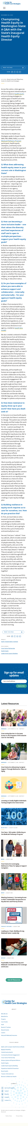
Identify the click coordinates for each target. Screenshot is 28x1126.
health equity (19, 94)
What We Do (4, 1016)
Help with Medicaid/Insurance (9, 1035)
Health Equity (5, 651)
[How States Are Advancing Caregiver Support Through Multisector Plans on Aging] (14, 751)
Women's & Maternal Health (8, 1076)
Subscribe (21, 686)
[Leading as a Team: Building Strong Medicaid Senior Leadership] (14, 915)
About (14, 1009)
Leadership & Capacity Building (9, 653)
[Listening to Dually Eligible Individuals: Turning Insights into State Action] (14, 784)
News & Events (5, 1030)
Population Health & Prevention (10, 1068)
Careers (3, 1033)
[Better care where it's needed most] (11, 3)
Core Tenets (4, 1022)
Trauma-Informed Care (7, 1074)
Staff (2, 1024)
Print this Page (7, 67)
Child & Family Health (7, 1052)
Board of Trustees (6, 1027)
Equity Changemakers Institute (9, 642)
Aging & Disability (6, 1049)
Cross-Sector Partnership (8, 648)
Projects (3, 1019)
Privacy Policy (19, 1116)
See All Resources (14, 980)
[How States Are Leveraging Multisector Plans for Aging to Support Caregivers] (14, 848)
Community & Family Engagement (10, 1055)
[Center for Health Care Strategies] (14, 1004)
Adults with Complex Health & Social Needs (12, 1047)
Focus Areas (14, 1042)
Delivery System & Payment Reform (10, 1060)
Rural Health (4, 1071)
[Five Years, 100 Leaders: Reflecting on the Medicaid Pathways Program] (14, 816)
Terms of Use (8, 1116)
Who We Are (4, 1014)
